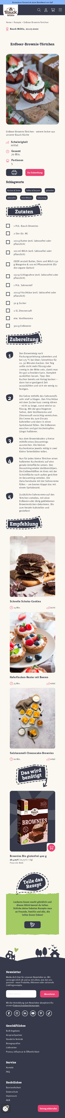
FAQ (8, 1071)
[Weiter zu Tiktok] (49, 1013)
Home (8, 22)
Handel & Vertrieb (14, 1039)
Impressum (11, 1095)
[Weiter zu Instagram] (17, 1013)
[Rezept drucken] (14, 172)
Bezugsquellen (13, 1043)
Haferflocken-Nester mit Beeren (29, 677)
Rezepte (17, 22)
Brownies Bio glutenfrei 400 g (28, 856)
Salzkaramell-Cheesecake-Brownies (32, 753)
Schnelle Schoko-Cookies (25, 601)
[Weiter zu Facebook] (9, 1013)
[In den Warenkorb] (51, 848)
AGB (8, 1100)
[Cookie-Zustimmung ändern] (6, 1108)
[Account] (45, 10)
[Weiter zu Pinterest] (41, 1013)
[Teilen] (32, 924)
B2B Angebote (13, 1030)
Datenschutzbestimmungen (26, 1005)
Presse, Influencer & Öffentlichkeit (22, 1051)
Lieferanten (11, 1047)
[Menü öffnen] (60, 10)
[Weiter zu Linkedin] (25, 1013)
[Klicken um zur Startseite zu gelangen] (10, 12)
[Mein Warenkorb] (53, 10)
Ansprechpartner (14, 1035)
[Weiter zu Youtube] (33, 1013)
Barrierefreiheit (13, 1087)
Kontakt (9, 1067)
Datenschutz (12, 1091)
